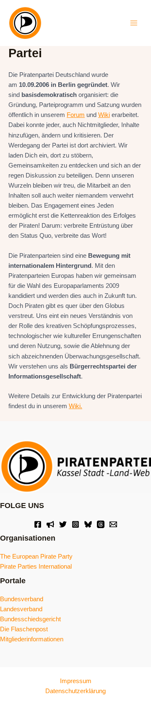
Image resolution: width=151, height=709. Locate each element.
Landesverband (21, 609)
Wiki (104, 115)
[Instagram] (75, 524)
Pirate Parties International (36, 566)
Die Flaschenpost (24, 629)
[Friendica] (50, 524)
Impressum (75, 681)
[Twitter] (63, 524)
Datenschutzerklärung (75, 691)
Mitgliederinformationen (31, 639)
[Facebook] (38, 524)
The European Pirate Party (36, 556)
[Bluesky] (88, 524)
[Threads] (100, 524)
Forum (76, 115)
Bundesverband (21, 599)
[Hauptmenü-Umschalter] (134, 23)
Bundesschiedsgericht (30, 619)
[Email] (113, 524)
